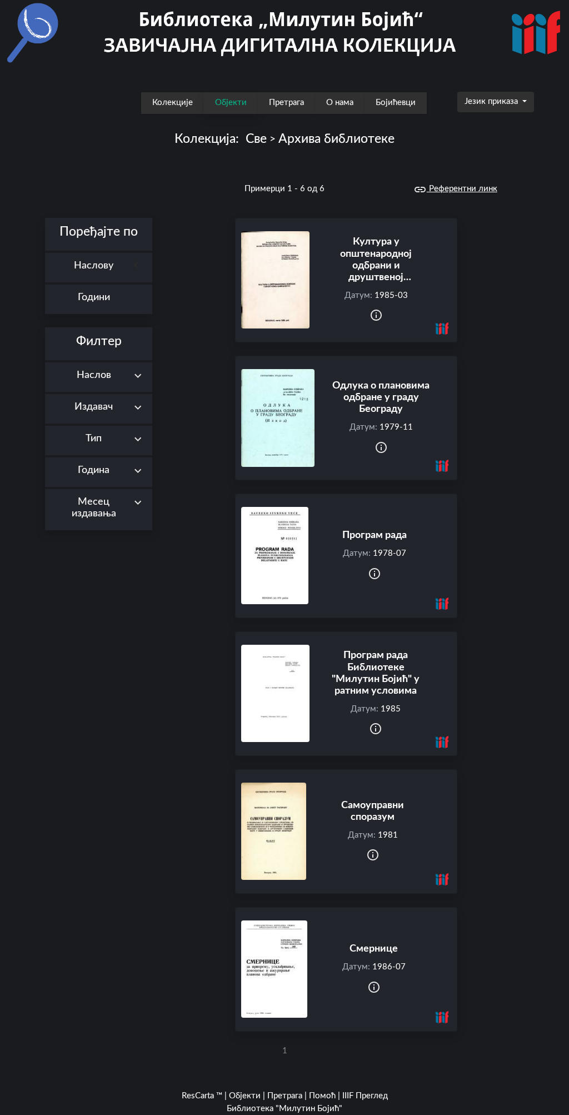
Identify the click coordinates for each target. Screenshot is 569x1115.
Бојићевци (396, 102)
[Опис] (376, 315)
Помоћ (322, 1096)
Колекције (172, 102)
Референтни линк (462, 189)
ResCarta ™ (202, 1096)
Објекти (231, 102)
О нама (339, 102)
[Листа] (38, 211)
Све (256, 139)
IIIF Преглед (365, 1096)
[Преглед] (275, 280)
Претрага (286, 102)
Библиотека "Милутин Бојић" (284, 1108)
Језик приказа (492, 101)
